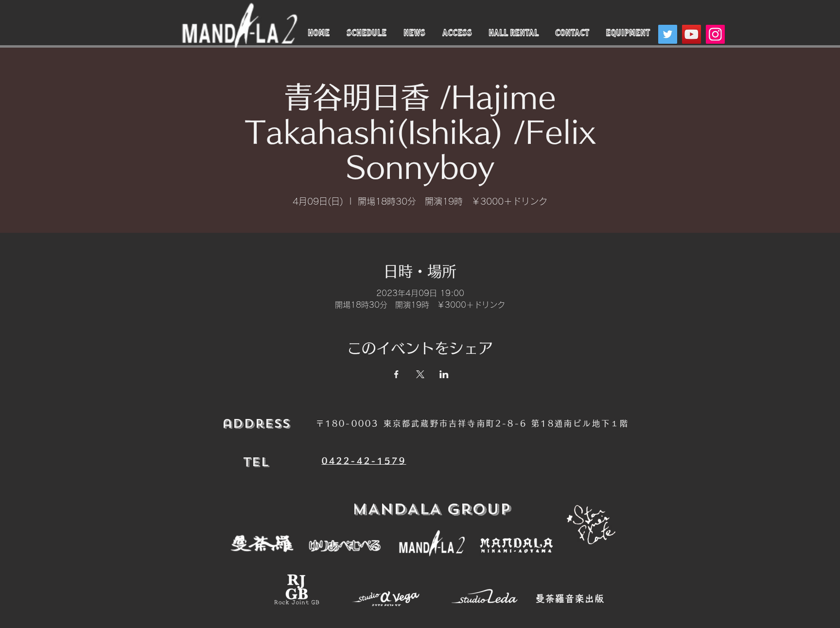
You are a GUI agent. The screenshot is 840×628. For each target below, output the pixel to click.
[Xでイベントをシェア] (420, 374)
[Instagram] (715, 34)
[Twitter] (667, 34)
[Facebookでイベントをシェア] (396, 374)
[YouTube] (691, 34)
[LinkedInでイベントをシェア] (444, 374)
